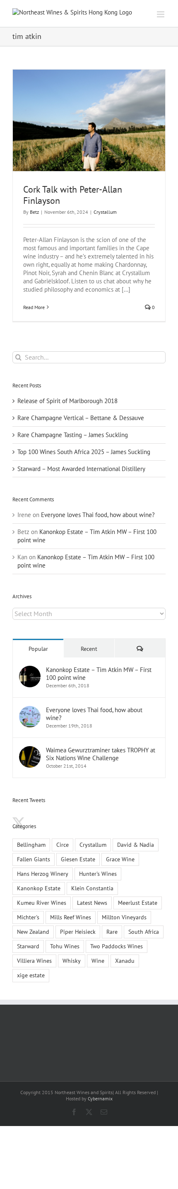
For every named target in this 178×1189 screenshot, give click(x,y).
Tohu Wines (64, 946)
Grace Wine (120, 859)
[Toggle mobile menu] (161, 14)
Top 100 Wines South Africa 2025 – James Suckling (83, 452)
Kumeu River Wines (41, 902)
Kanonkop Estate (38, 888)
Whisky (72, 960)
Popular (38, 648)
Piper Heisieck (78, 931)
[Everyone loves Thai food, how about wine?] (30, 710)
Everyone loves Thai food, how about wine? (98, 515)
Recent (89, 648)
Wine (97, 960)
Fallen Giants (33, 859)
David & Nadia (135, 844)
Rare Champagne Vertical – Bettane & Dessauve (80, 418)
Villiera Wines (34, 960)
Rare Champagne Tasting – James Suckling (72, 435)
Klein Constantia (92, 888)
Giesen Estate (78, 859)
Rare (112, 931)
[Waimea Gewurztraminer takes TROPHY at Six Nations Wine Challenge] (30, 750)
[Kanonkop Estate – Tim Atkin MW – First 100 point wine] (30, 670)
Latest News (92, 902)
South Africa (143, 931)
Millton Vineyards (124, 917)
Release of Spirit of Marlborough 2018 (67, 401)
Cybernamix (100, 1098)
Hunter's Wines (98, 873)
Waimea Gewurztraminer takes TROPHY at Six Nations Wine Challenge (100, 754)
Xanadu (125, 960)
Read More (34, 307)
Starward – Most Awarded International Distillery (81, 469)
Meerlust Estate (137, 902)
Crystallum (105, 212)
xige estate (31, 975)
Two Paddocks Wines (116, 946)
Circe (62, 844)
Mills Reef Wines (70, 917)
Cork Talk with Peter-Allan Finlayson (72, 195)
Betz (34, 212)
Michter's (28, 917)
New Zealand (33, 931)
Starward (28, 946)
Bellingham (31, 844)
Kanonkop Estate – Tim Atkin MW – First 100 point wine (99, 674)
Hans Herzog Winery (42, 873)
